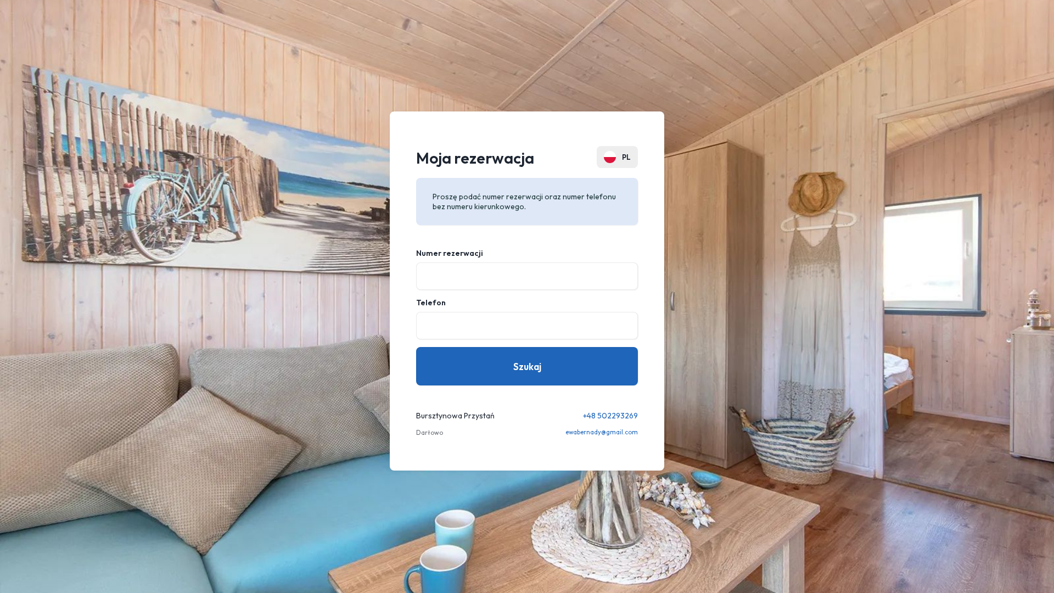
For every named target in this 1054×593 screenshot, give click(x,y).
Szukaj (527, 366)
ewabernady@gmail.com (601, 432)
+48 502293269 (610, 416)
